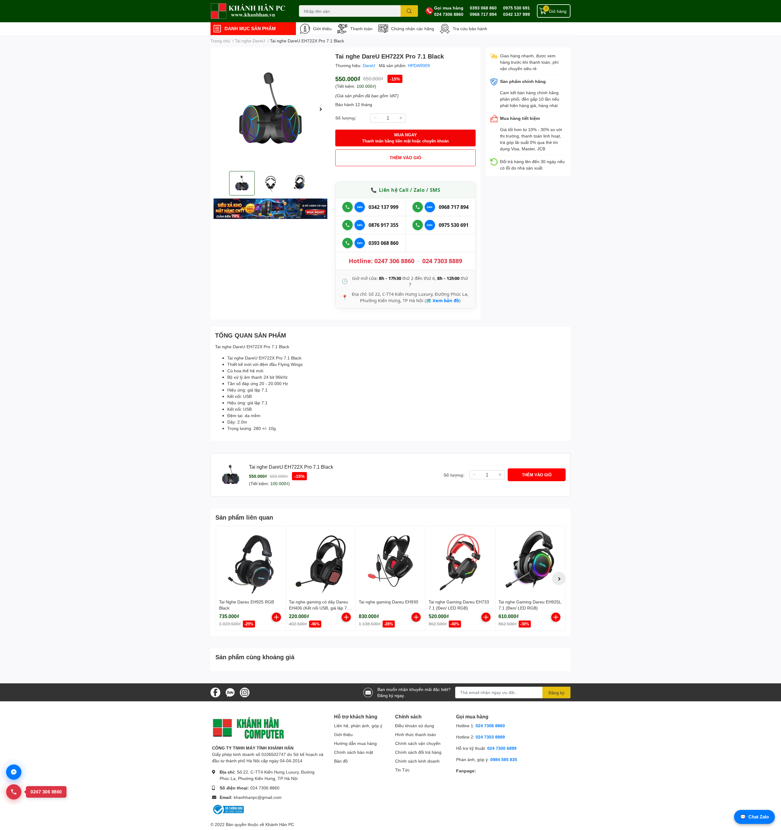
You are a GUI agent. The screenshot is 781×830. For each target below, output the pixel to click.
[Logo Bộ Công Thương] (228, 809)
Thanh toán (361, 28)
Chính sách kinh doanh (417, 761)
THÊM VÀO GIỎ (405, 157)
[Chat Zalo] (360, 207)
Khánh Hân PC (279, 824)
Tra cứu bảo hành (470, 28)
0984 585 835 (503, 759)
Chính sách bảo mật (353, 752)
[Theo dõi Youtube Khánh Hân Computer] (245, 691)
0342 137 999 (516, 14)
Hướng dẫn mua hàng (355, 743)
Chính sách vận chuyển (418, 743)
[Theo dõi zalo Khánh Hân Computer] (230, 691)
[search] (409, 11)
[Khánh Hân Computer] (248, 11)
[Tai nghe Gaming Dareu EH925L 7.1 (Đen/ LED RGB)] (530, 561)
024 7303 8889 (442, 261)
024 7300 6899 (501, 748)
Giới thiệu (322, 28)
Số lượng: (345, 117)
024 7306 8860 (448, 14)
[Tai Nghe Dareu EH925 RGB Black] (250, 561)
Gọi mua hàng (448, 7)
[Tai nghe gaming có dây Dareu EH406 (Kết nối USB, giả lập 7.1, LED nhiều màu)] (320, 561)
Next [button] (320, 109)
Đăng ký (556, 692)
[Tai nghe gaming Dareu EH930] (390, 561)
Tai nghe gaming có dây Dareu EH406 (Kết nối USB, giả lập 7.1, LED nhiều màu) (320, 607)
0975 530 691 (516, 7)
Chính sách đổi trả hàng (418, 752)
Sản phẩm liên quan (244, 517)
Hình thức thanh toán (415, 734)
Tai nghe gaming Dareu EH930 (388, 601)
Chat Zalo (754, 816)
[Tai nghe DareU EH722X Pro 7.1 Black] (270, 109)
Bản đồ (341, 761)
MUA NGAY (405, 137)
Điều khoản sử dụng (414, 725)
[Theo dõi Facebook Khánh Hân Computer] (215, 691)
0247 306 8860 (394, 261)
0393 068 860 (483, 7)
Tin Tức (402, 769)
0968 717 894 (483, 14)
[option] (270, 109)
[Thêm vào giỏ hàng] (276, 617)
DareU (369, 65)
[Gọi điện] (347, 207)
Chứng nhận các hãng (412, 28)
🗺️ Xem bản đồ (442, 300)
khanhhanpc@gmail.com (258, 797)
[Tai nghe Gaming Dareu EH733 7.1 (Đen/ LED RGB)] (460, 561)
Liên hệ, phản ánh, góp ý (358, 725)
